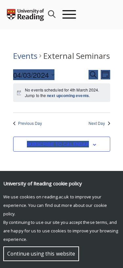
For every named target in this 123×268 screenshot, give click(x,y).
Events (25, 55)
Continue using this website (41, 253)
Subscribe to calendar (58, 144)
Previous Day (30, 123)
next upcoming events (68, 95)
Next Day (97, 123)
